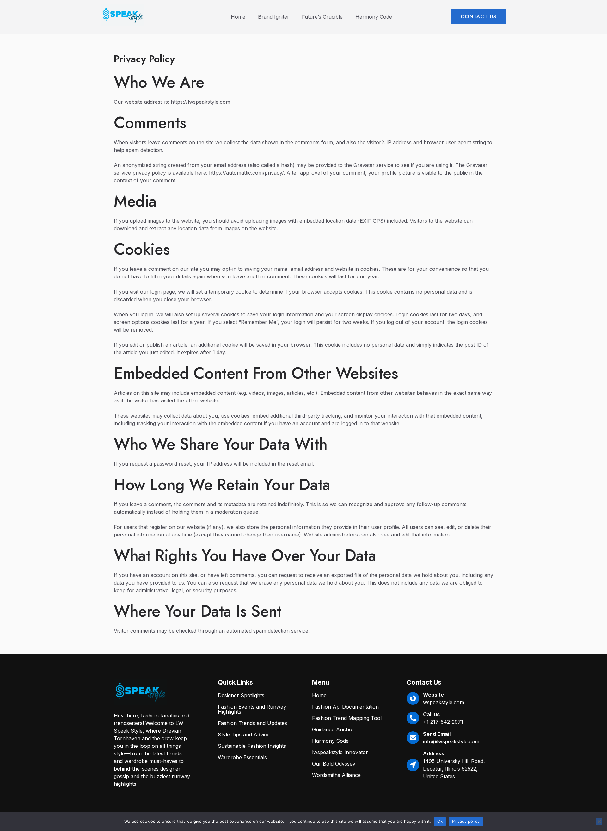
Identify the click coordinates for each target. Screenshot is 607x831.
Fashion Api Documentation (345, 707)
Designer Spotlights (241, 695)
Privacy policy (466, 821)
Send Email (437, 734)
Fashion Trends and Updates (252, 723)
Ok (440, 821)
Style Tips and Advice (244, 734)
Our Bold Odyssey (333, 763)
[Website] (413, 698)
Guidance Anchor (333, 729)
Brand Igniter (273, 17)
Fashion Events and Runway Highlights (252, 709)
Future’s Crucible (322, 17)
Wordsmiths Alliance (336, 775)
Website (433, 694)
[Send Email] (413, 737)
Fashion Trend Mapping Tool (347, 718)
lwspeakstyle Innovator (340, 752)
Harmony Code (373, 17)
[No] (599, 821)
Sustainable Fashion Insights (252, 746)
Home (238, 17)
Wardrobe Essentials (242, 757)
